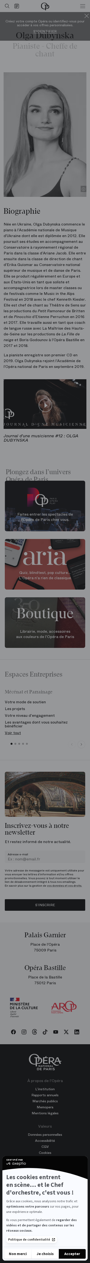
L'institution (45, 1089)
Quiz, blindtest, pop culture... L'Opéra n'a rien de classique (45, 575)
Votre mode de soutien (25, 702)
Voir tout (13, 733)
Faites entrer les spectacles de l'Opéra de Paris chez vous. (45, 517)
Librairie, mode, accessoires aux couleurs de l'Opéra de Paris (45, 634)
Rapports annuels (45, 1095)
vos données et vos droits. (64, 886)
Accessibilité (45, 1140)
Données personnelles (45, 1134)
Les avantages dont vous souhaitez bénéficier (36, 724)
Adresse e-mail (18, 854)
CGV (45, 1146)
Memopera (45, 1107)
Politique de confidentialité (29, 1239)
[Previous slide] (72, 744)
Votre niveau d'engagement (30, 715)
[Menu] (82, 6)
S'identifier (45, 31)
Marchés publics (45, 1101)
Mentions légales (45, 1113)
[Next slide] (81, 744)
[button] (11, 744)
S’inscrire (45, 905)
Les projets (15, 708)
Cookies (45, 1152)
